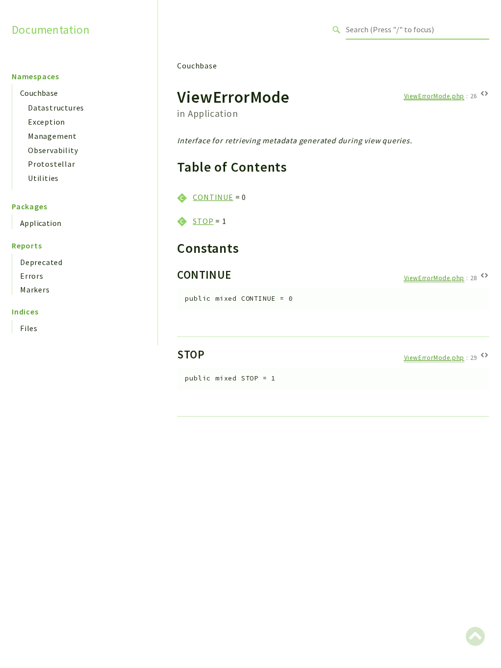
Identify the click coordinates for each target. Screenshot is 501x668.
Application (40, 223)
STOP (203, 221)
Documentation (51, 29)
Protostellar (51, 164)
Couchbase (39, 93)
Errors (32, 276)
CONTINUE (213, 197)
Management (52, 136)
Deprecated (41, 262)
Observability (53, 150)
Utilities (43, 178)
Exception (46, 122)
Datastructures (56, 107)
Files (29, 328)
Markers (35, 289)
